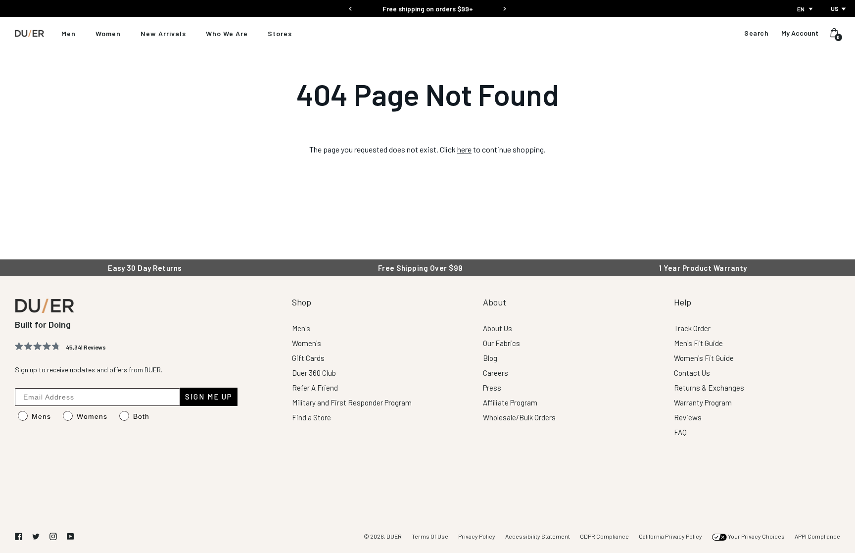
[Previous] (350, 5)
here (464, 149)
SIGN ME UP (209, 396)
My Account (799, 33)
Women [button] (108, 33)
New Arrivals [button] (163, 33)
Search (756, 33)
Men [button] (68, 33)
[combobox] (805, 9)
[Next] (504, 5)
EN (801, 8)
